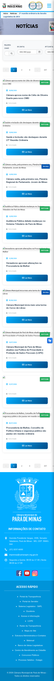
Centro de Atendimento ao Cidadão (30, 650)
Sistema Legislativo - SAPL (30, 606)
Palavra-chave (7, 46)
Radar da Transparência (30, 626)
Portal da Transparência (30, 596)
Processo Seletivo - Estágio (30, 660)
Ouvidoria (30, 611)
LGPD (30, 621)
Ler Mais (28, 110)
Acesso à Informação (30, 616)
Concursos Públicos (30, 655)
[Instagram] (35, 573)
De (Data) (21, 47)
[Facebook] (19, 573)
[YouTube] (27, 573)
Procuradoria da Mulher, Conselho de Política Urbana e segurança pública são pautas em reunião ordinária (26, 431)
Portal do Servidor (30, 601)
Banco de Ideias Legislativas (30, 645)
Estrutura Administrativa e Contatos (30, 635)
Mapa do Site (30, 631)
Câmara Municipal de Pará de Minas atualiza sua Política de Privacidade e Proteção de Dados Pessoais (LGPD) (24, 350)
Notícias (13, 13)
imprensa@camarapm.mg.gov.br (23, 554)
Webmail (30, 640)
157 (45, 70)
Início (5, 13)
